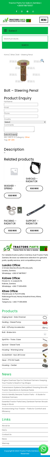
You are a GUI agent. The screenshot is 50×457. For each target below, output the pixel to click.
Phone (7, 113)
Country (7, 119)
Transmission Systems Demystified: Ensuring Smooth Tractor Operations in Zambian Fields (24, 388)
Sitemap (5, 443)
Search (25, 45)
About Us (6, 425)
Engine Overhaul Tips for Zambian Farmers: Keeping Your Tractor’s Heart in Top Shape (24, 381)
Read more (12, 195)
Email (6, 107)
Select (13, 30)
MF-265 (11, 140)
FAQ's (4, 430)
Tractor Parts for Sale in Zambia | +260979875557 (25, 4)
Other (12, 55)
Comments (9, 125)
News (4, 439)
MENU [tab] (43, 20)
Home (6, 55)
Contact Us (6, 434)
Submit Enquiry (10, 134)
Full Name (8, 101)
